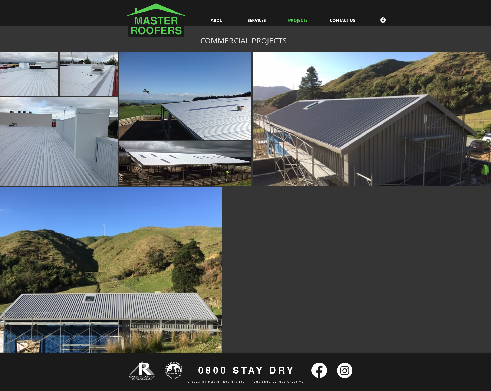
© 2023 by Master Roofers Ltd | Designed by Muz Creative (245, 381)
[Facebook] (383, 20)
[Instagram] (344, 370)
